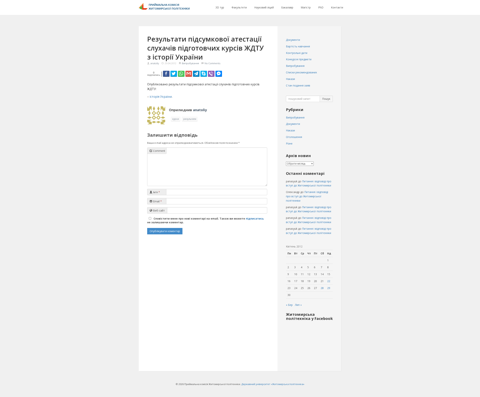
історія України (161, 97)
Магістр (306, 7)
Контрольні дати (296, 53)
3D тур (219, 7)
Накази (290, 79)
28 (322, 288)
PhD (320, 7)
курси (175, 119)
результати (189, 119)
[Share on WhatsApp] (181, 73)
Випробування (190, 63)
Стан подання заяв (298, 85)
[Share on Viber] (211, 73)
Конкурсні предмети (298, 59)
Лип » (298, 305)
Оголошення (294, 137)
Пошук (326, 99)
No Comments (212, 63)
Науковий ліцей (264, 7)
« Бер (289, 305)
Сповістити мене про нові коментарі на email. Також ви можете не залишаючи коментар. (205, 220)
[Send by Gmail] (188, 73)
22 (328, 281)
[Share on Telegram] (196, 73)
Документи (293, 40)
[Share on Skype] (203, 73)
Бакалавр (287, 7)
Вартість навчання (298, 46)
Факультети (239, 7)
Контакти (337, 7)
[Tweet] (173, 73)
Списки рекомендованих (301, 72)
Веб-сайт (158, 210)
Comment (158, 151)
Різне (289, 143)
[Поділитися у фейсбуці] (166, 73)
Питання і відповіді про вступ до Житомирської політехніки (307, 196)
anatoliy (154, 63)
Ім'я (156, 192)
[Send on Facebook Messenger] (218, 73)
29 (328, 288)
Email (157, 201)
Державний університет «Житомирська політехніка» (272, 384)
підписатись (255, 218)
